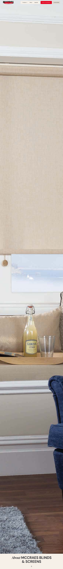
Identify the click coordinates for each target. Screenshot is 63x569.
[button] (25, 2)
